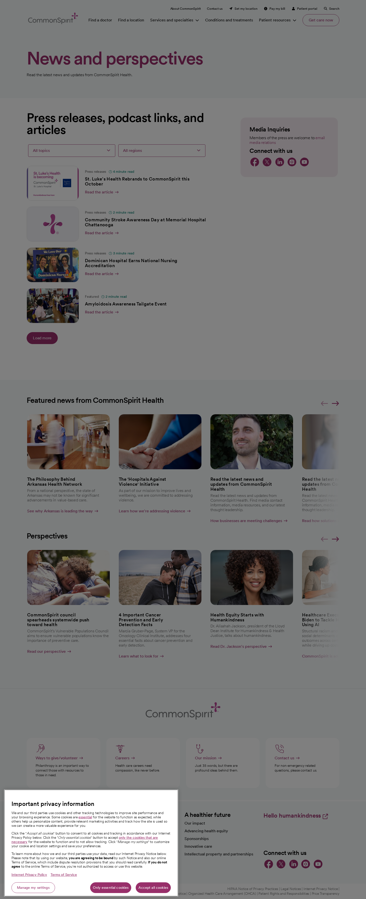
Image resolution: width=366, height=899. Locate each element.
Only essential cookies (110, 888)
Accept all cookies (153, 888)
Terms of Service (64, 875)
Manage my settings (33, 888)
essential (85, 817)
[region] (91, 843)
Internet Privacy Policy (29, 875)
